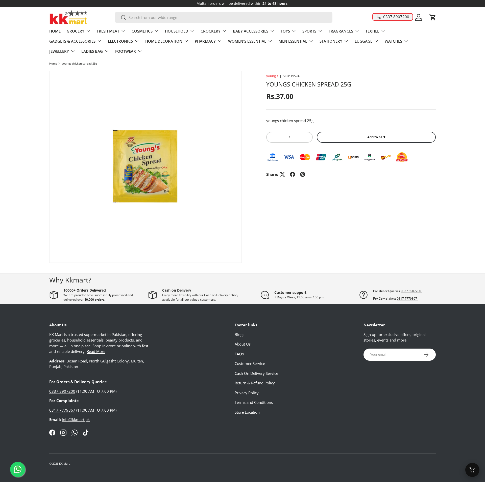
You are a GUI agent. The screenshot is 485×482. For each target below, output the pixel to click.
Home (53, 63)
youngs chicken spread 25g (79, 63)
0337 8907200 (411, 291)
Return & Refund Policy (255, 382)
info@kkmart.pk (76, 419)
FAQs (239, 353)
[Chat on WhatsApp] (17, 469)
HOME (55, 31)
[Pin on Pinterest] (303, 174)
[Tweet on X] (282, 174)
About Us (243, 344)
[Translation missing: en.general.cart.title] (472, 470)
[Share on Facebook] (292, 174)
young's (272, 76)
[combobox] (223, 17)
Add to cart (376, 137)
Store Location (247, 412)
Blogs (239, 334)
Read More (96, 351)
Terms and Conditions (254, 402)
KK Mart (64, 463)
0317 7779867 (407, 298)
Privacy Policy (247, 392)
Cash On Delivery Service (256, 373)
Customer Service (250, 363)
